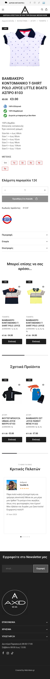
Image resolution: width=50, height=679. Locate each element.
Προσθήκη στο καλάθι (22, 199)
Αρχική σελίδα (8, 21)
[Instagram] (8, 653)
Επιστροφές (7, 248)
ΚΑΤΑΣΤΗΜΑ (22, 21)
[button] (5, 163)
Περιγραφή (7, 235)
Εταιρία (5, 241)
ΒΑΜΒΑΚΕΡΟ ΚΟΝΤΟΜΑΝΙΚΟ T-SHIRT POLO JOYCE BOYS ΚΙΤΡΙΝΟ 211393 (35, 325)
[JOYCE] (7, 219)
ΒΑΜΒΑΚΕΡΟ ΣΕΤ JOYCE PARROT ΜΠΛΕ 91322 (34, 421)
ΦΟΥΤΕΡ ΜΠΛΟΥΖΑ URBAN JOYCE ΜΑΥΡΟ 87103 (11, 421)
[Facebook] (3, 653)
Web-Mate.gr (29, 670)
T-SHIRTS (42, 21)
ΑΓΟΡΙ (33, 21)
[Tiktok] (12, 653)
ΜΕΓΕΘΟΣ (6, 157)
